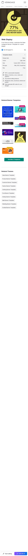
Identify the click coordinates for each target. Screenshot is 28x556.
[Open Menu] (25, 2)
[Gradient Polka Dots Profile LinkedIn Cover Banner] (20, 118)
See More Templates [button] (14, 159)
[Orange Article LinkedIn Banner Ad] (7, 151)
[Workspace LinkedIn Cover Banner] (7, 123)
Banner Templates (19, 6)
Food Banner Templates (8, 193)
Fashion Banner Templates (8, 186)
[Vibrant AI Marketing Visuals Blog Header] (7, 132)
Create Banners (9, 6)
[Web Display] (20, 137)
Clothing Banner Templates (9, 189)
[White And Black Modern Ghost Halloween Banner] (7, 142)
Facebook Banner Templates (9, 182)
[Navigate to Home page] (8, 2)
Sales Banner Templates (8, 175)
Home (2, 6)
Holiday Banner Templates (8, 196)
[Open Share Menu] (25, 50)
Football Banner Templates (9, 207)
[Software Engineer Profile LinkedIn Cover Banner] (20, 125)
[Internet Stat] (7, 111)
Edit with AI (22, 553)
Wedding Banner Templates (9, 204)
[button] (7, 553)
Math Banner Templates (8, 200)
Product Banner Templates (9, 178)
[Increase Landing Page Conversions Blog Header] (20, 109)
